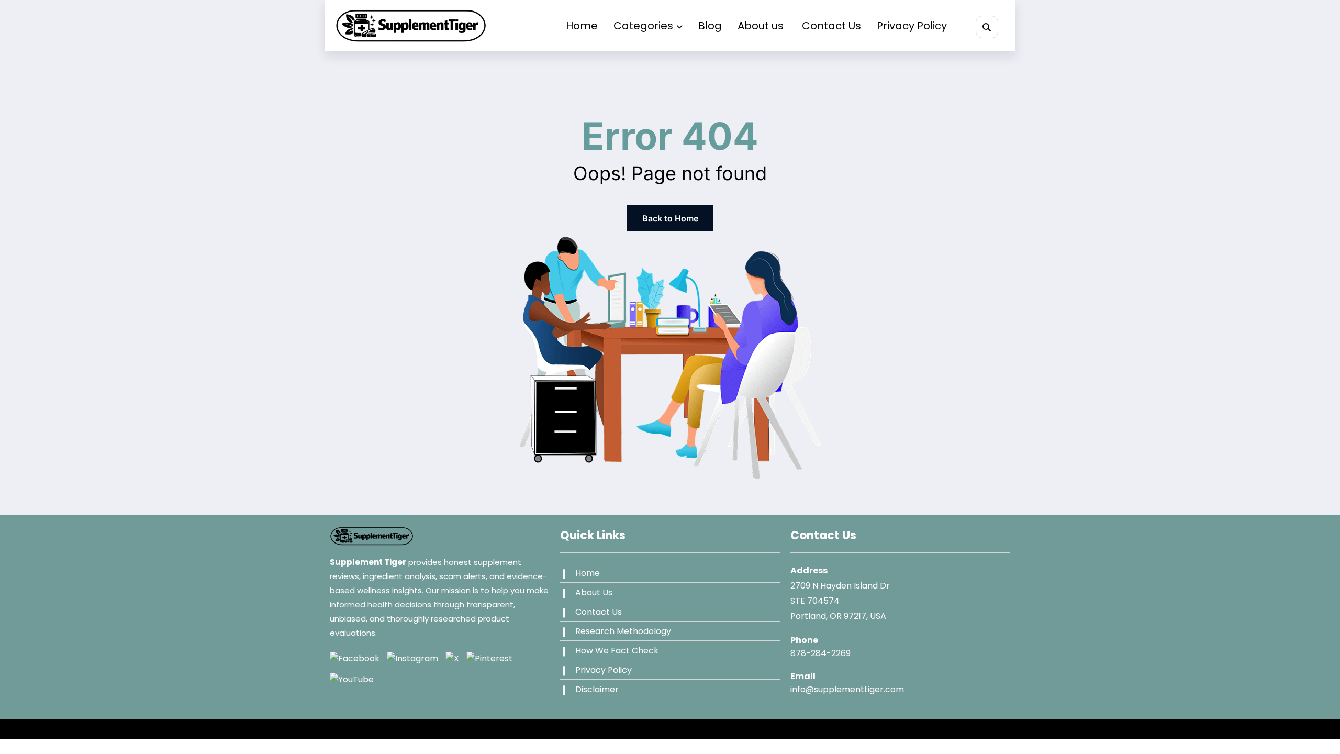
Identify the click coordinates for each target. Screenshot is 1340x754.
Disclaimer (597, 689)
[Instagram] (412, 658)
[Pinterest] (489, 658)
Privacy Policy (912, 25)
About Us (593, 592)
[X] (452, 658)
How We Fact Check (616, 651)
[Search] (987, 27)
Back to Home (670, 218)
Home (582, 25)
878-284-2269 (820, 653)
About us (762, 25)
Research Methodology (623, 631)
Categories (643, 25)
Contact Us (831, 25)
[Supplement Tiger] (372, 541)
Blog (710, 25)
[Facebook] (354, 658)
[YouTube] (352, 679)
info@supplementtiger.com (847, 689)
